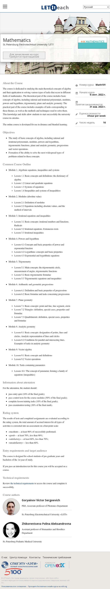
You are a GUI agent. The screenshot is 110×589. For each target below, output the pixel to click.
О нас (4, 557)
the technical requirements (22, 483)
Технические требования (57, 557)
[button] (5, 6)
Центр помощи (18, 557)
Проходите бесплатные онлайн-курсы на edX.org (47, 586)
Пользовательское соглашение (13, 586)
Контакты (34, 557)
